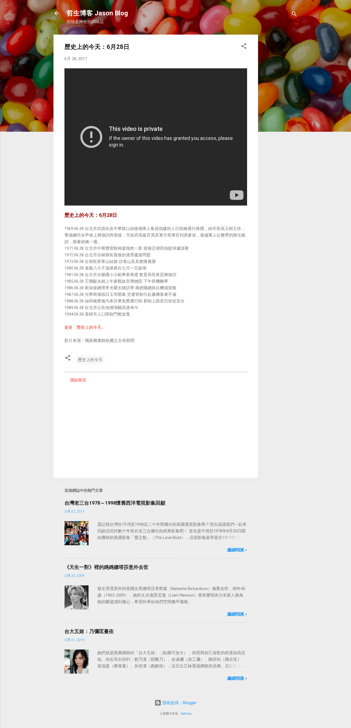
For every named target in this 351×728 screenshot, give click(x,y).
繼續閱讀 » (237, 549)
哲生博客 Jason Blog (97, 13)
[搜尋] (294, 15)
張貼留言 (78, 380)
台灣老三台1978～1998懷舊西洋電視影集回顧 (114, 503)
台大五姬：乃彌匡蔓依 (89, 631)
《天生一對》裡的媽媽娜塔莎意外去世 (106, 567)
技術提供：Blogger (179, 702)
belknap (186, 713)
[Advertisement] (280, 117)
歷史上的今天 (90, 359)
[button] (243, 47)
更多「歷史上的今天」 (85, 327)
